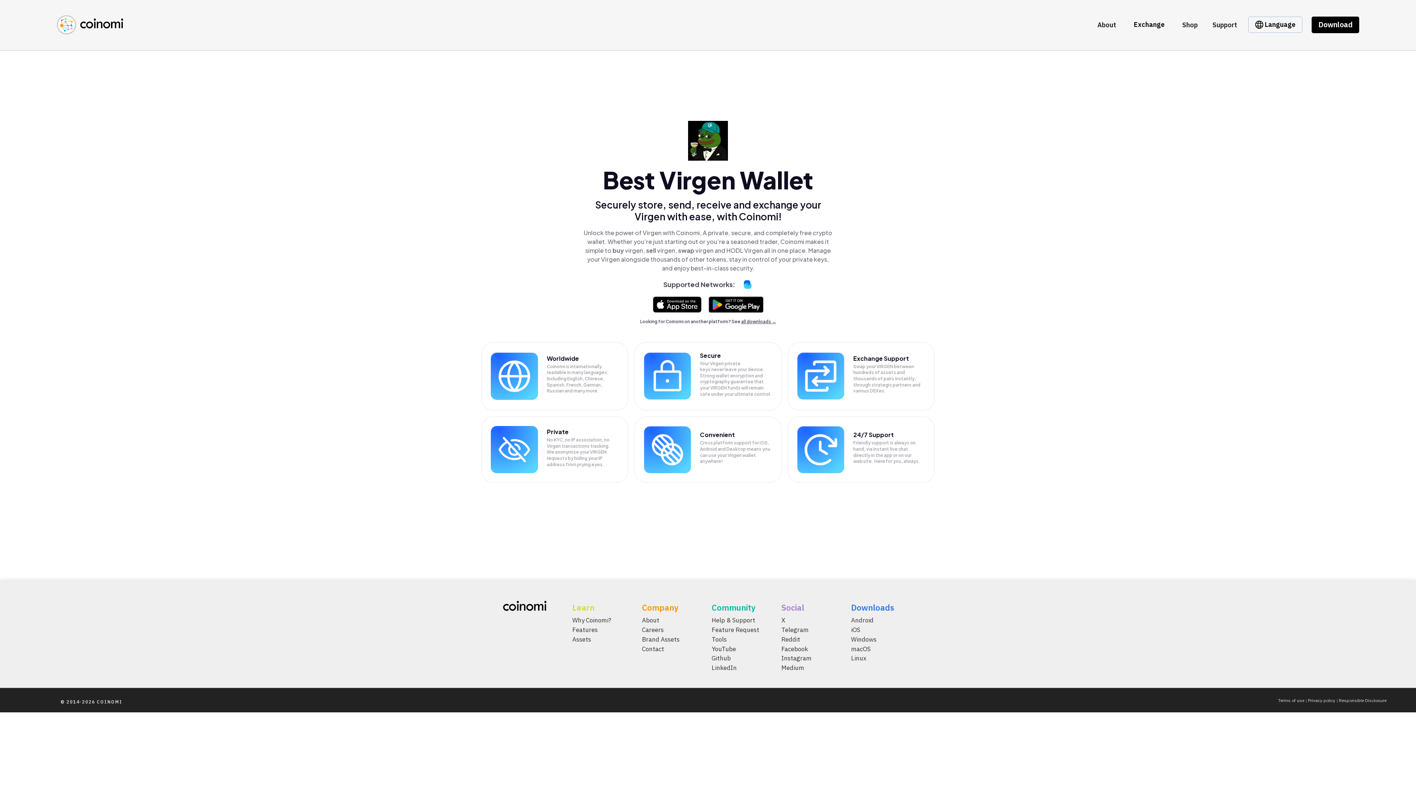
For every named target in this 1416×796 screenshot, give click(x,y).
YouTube (724, 649)
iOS (855, 630)
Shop (1190, 25)
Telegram (795, 630)
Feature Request (735, 630)
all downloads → (758, 321)
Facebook (794, 649)
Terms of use (1291, 700)
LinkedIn (724, 668)
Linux (859, 658)
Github (721, 658)
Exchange (1149, 24)
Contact (653, 649)
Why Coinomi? (591, 620)
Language (1279, 24)
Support (1224, 25)
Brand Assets (661, 639)
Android (862, 620)
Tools (719, 639)
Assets (581, 639)
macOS (861, 649)
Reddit (790, 639)
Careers (653, 630)
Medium (792, 668)
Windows (864, 639)
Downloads (872, 607)
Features (585, 630)
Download (1335, 24)
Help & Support (733, 620)
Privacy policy (1321, 700)
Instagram (796, 658)
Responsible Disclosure (1362, 700)
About (1106, 25)
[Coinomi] (90, 30)
